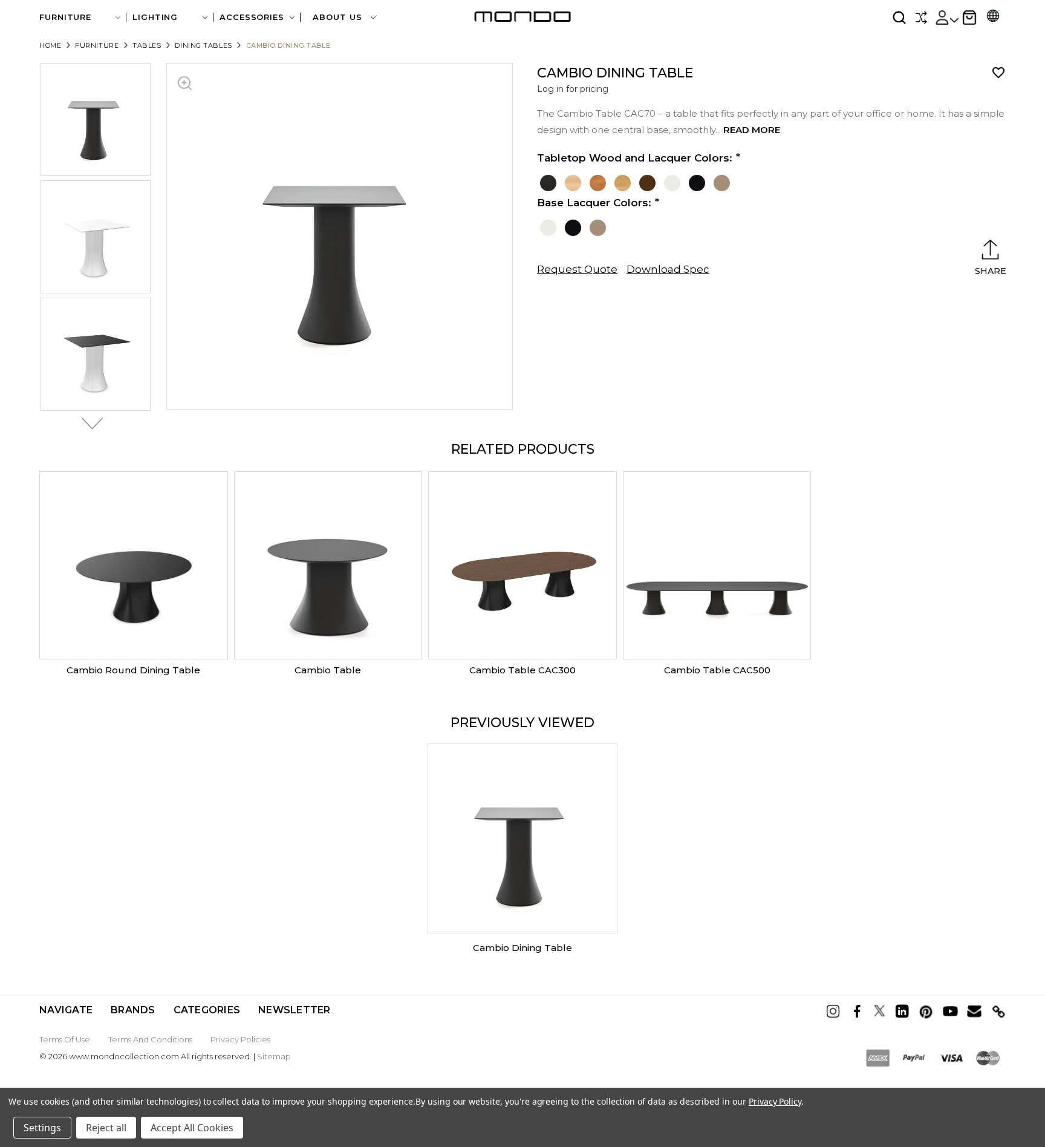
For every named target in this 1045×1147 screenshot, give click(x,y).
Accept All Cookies (192, 1127)
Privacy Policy (775, 1101)
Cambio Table (328, 670)
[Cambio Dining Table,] (522, 838)
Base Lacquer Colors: (594, 203)
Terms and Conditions (150, 1039)
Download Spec (668, 269)
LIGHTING (155, 17)
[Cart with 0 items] (969, 17)
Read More (751, 130)
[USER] (946, 17)
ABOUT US (339, 17)
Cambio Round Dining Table (133, 670)
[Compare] (921, 17)
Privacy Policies (240, 1039)
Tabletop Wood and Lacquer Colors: (634, 158)
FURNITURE (65, 17)
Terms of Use (64, 1039)
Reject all (106, 1127)
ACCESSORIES (252, 17)
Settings (42, 1127)
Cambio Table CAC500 (717, 670)
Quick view (133, 565)
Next (89, 423)
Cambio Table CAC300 (522, 670)
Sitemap (274, 1056)
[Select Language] (993, 17)
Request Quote (577, 269)
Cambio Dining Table (522, 947)
